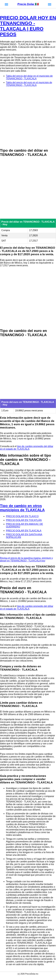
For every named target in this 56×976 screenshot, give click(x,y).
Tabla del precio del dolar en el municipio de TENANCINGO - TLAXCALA (29, 77)
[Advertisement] (28, 117)
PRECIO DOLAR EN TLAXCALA (23, 530)
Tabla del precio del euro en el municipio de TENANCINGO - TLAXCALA (29, 83)
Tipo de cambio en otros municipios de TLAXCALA (22, 508)
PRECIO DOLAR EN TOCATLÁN (24, 520)
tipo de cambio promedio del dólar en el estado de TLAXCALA (26, 447)
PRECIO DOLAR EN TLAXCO (22, 516)
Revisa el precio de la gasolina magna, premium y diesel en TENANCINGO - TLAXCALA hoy (26, 559)
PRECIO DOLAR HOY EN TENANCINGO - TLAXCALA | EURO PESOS (28, 26)
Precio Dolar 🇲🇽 (28, 4)
